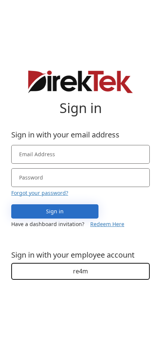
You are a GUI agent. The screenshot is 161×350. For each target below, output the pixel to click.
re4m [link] (80, 271)
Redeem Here (107, 224)
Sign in (55, 211)
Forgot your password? (39, 192)
